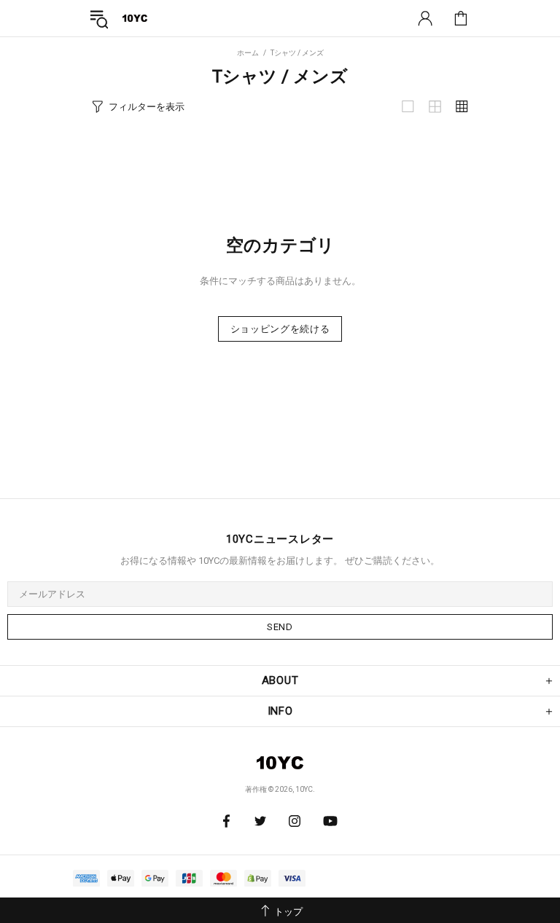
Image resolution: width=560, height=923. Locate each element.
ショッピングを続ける (280, 328)
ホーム (248, 53)
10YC (134, 18)
